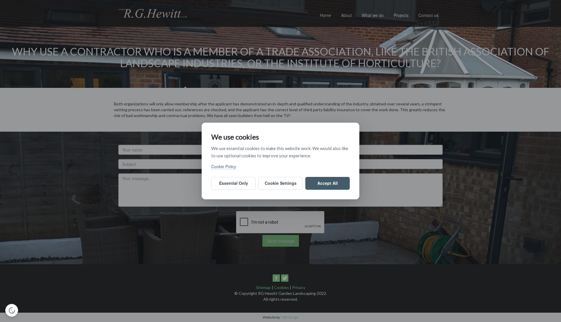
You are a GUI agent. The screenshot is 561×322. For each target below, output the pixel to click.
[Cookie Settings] (11, 310)
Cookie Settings (281, 183)
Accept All (327, 183)
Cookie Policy (223, 166)
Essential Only (233, 183)
